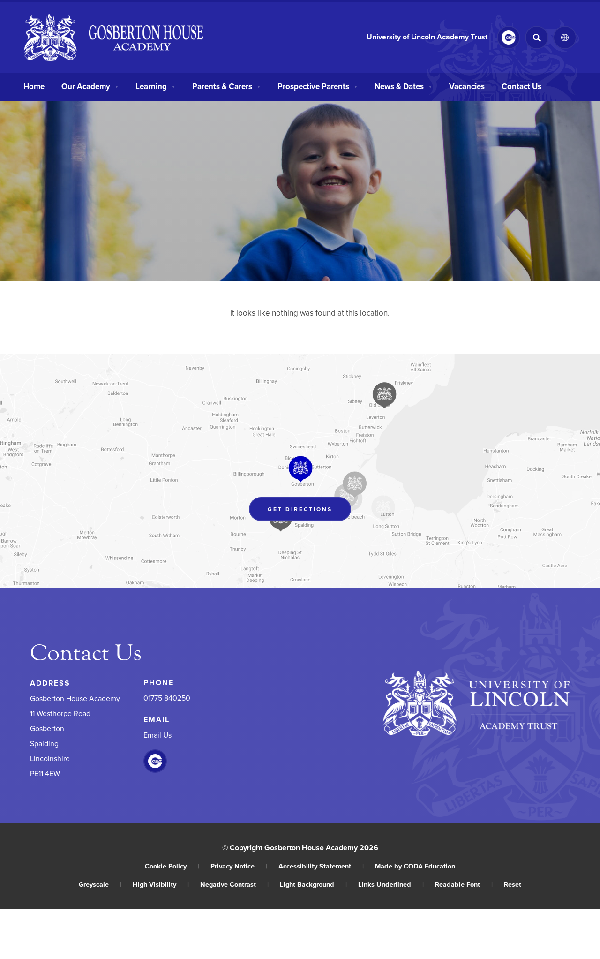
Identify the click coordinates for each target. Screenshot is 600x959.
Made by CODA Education (415, 866)
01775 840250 (166, 698)
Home (34, 86)
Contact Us (521, 86)
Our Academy (90, 86)
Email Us (157, 735)
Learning (155, 86)
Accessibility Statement (321, 866)
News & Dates (403, 86)
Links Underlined (391, 884)
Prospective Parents (318, 86)
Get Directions (309, 511)
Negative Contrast (234, 884)
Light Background (313, 884)
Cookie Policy (172, 866)
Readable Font (464, 884)
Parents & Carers (226, 86)
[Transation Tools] (565, 37)
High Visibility (161, 884)
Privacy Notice (238, 866)
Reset (512, 884)
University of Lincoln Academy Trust (427, 38)
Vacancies (467, 86)
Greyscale (100, 884)
